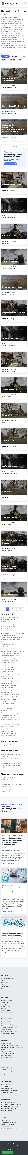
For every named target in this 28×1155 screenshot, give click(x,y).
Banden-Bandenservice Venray (10, 1106)
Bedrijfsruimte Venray (7, 1126)
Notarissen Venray (6, 1069)
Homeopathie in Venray (8, 665)
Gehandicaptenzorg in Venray (10, 653)
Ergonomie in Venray (7, 642)
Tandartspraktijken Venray (9, 1028)
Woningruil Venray (6, 1120)
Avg (2, 988)
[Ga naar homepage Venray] (10, 3)
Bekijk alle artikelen (6, 814)
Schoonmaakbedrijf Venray (9, 1073)
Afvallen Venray (6, 1010)
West (19, 59)
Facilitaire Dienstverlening (12, 835)
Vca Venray (4, 1087)
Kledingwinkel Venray (7, 1089)
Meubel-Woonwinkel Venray (9, 1045)
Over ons (3, 984)
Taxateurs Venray (6, 1071)
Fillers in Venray (5, 646)
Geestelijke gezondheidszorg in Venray (12, 651)
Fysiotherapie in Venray (8, 649)
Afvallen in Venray (6, 622)
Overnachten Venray (7, 1053)
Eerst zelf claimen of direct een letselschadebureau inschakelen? (13, 890)
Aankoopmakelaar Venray (9, 768)
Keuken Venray (5, 1085)
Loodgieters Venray (7, 1030)
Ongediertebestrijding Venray (10, 1128)
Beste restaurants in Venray (9, 782)
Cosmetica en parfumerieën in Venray (12, 633)
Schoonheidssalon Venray (9, 1026)
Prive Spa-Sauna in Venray (9, 715)
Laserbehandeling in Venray (9, 681)
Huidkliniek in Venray (7, 667)
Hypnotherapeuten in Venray (10, 674)
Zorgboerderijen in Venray (9, 736)
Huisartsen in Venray (7, 672)
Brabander (14, 56)
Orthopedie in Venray (7, 704)
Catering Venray (6, 1024)
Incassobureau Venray (8, 1124)
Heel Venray (5, 56)
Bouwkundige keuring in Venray (10, 763)
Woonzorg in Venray (7, 731)
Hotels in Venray (6, 789)
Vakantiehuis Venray (7, 1055)
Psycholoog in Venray (7, 717)
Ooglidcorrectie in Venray (9, 699)
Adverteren (4, 982)
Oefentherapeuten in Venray (10, 694)
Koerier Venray (5, 756)
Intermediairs (7, 885)
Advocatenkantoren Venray (9, 1108)
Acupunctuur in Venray (8, 619)
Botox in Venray (5, 628)
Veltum (4, 59)
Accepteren (8, 1152)
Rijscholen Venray (6, 1000)
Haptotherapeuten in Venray (10, 660)
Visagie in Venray (6, 729)
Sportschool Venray (7, 1093)
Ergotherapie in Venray (8, 644)
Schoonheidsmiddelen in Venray (10, 720)
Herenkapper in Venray (8, 662)
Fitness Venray (5, 791)
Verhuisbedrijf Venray (7, 1034)
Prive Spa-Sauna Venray (8, 1122)
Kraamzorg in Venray (7, 678)
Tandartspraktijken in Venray (10, 724)
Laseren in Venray (6, 683)
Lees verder (7, 863)
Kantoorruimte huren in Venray (10, 754)
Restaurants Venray (7, 1022)
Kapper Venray (5, 1006)
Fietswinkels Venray (7, 1002)
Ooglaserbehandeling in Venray (10, 697)
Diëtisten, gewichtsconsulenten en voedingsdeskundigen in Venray (11, 639)
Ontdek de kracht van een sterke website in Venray (12, 934)
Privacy (3, 990)
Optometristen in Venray (8, 701)
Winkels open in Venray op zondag (11, 784)
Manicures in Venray (7, 688)
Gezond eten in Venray (8, 658)
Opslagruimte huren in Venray (10, 759)
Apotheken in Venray (7, 624)
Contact (3, 980)
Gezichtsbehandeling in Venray (10, 656)
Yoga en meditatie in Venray (9, 733)
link (11, 745)
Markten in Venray (6, 786)
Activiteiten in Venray (7, 780)
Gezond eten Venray (7, 1012)
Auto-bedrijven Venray (8, 1102)
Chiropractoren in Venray (9, 631)
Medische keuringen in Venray (10, 690)
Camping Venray (6, 1051)
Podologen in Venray (7, 710)
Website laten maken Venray (10, 1091)
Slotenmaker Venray (7, 1110)
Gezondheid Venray (7, 1008)
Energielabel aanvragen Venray (10, 766)
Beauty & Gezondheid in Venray (10, 617)
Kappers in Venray (6, 676)
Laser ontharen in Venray (8, 685)
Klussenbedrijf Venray (7, 1067)
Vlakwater (12, 59)
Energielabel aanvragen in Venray (11, 761)
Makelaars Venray (6, 1075)
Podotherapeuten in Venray (9, 713)
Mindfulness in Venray (7, 692)
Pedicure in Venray (6, 708)
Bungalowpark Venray (7, 1057)
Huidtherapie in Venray (8, 669)
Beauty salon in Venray (8, 626)
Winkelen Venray (6, 1043)
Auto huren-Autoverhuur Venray (11, 1104)
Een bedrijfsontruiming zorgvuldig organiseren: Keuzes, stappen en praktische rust (12, 841)
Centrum (23, 56)
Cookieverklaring (6, 986)
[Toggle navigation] (25, 3)
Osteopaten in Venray (7, 706)
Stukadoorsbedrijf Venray (8, 1032)
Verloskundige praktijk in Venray (11, 726)
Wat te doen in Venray (8, 777)
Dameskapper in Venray (8, 635)
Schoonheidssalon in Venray (9, 722)
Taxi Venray (4, 1004)
